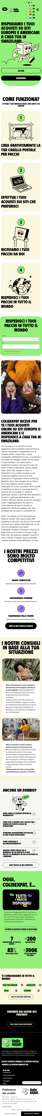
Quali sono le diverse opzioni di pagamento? (17, 814)
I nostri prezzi (7, 1078)
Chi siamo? (7, 1072)
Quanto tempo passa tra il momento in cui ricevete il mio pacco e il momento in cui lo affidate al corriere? (20, 853)
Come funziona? (9, 1075)
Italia (6, 990)
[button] (4, 9)
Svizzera (27, 990)
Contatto (6, 1081)
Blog (4, 1084)
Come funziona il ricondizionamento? (12, 842)
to (3, 343)
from (4, 336)
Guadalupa (31, 985)
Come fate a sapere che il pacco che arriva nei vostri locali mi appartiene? (18, 824)
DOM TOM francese (10, 985)
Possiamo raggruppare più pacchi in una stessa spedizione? (18, 834)
